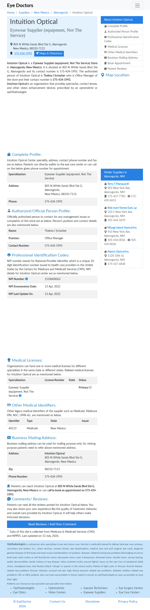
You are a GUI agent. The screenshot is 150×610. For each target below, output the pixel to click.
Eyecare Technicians (95, 588)
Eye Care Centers (129, 592)
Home (10, 12)
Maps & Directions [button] (50, 53)
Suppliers (24, 12)
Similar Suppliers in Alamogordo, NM (115, 174)
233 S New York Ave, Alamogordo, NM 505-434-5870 (120, 214)
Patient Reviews (117, 68)
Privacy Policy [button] (128, 601)
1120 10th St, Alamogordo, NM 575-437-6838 (116, 257)
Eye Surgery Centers (131, 588)
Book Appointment (118, 63)
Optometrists (56, 588)
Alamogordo (61, 12)
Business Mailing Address (122, 58)
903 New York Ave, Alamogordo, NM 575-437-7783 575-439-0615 (120, 192)
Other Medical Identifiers (122, 52)
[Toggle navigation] (137, 5)
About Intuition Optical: (118, 19)
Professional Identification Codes (121, 39)
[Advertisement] (52, 122)
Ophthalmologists (23, 588)
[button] (26, 279)
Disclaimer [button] (92, 601)
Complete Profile (117, 26)
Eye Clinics (19, 592)
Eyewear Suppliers (94, 592)
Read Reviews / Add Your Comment (52, 524)
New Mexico (41, 12)
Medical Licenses (117, 47)
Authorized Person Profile (122, 31)
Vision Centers (57, 592)
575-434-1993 (23, 53)
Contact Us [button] (57, 601)
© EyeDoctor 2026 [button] (22, 604)
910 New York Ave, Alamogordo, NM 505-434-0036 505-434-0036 (120, 236)
